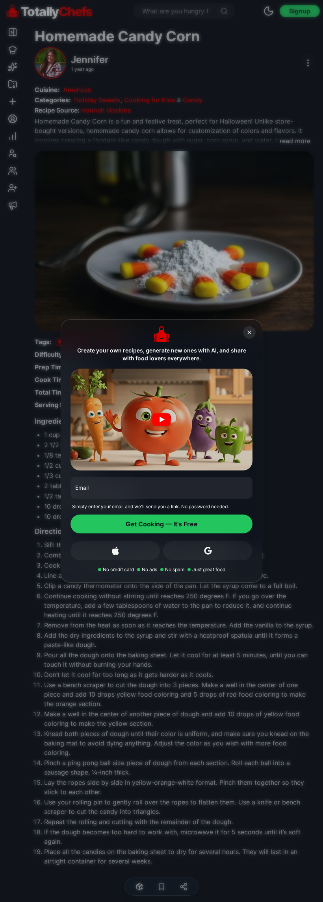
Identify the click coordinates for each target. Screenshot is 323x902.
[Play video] (161, 420)
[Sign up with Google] (207, 550)
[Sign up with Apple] (115, 550)
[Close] (249, 332)
